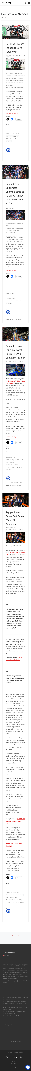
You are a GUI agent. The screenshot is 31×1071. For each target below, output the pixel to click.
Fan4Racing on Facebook (10, 1025)
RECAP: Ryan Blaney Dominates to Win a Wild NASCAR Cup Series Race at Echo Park (15, 998)
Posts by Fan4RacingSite (15, 1041)
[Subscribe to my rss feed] (15, 1068)
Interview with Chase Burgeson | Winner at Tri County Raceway (15, 981)
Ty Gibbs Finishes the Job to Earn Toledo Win (15, 47)
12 (18, 935)
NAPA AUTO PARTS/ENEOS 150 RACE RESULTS (15, 821)
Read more (5, 990)
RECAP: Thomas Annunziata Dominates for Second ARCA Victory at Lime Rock (14, 1012)
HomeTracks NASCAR (14, 316)
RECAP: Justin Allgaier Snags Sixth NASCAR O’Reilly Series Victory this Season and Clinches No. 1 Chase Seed (14, 1003)
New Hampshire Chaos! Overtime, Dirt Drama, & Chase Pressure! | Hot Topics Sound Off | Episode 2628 (15, 965)
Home (2, 9)
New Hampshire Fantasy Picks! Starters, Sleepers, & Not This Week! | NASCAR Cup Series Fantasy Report (15, 969)
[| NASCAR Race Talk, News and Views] (6, 3)
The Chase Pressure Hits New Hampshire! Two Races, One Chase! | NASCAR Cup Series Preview (15, 973)
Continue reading (12, 113)
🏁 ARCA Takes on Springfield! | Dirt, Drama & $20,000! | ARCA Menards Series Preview (15, 977)
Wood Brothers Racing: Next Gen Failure (12, 1016)
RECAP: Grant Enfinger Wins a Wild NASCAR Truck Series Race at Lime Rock (15, 1008)
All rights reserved (14, 1063)
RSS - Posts (6, 955)
